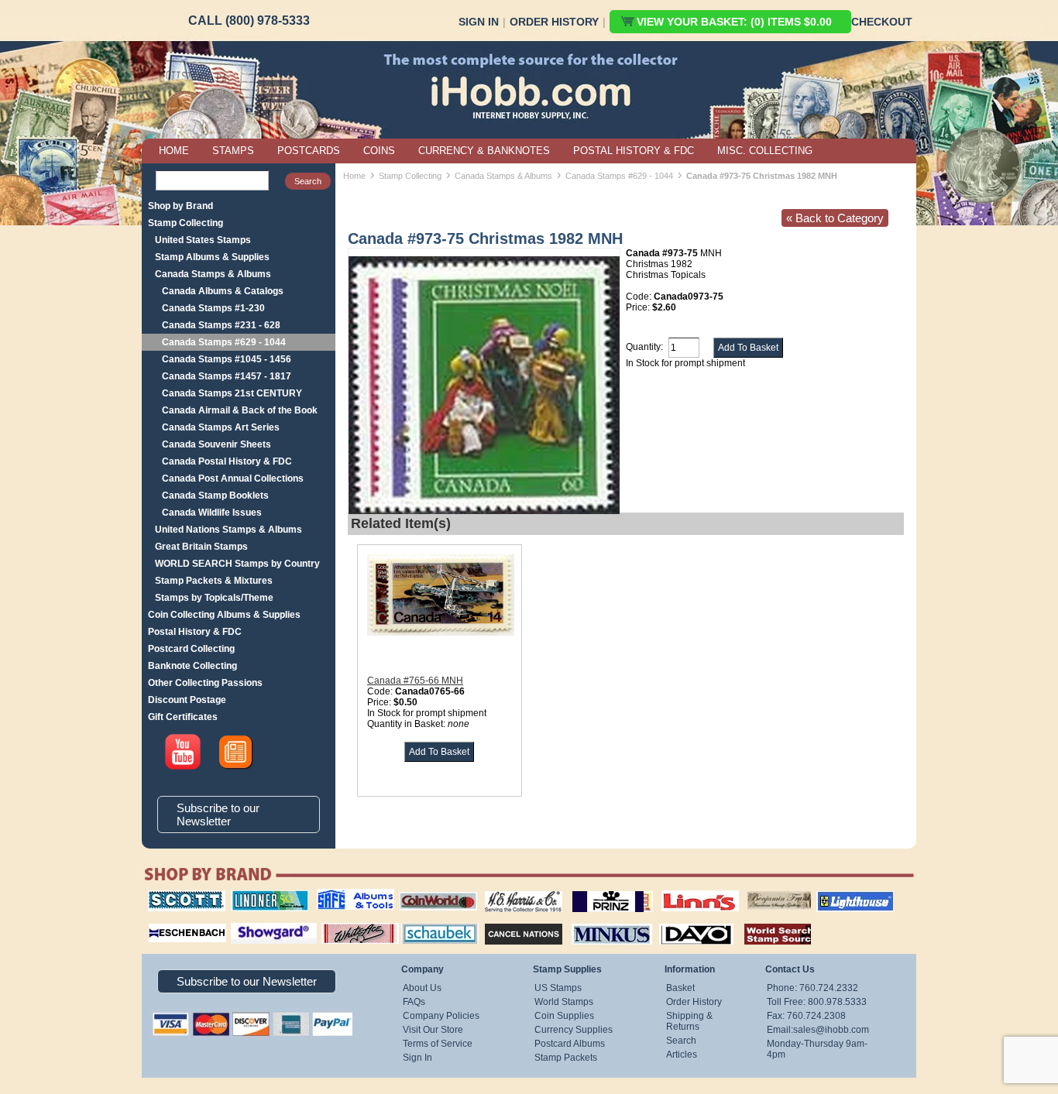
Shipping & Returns (689, 1021)
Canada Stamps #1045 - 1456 (226, 359)
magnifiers (164, 921)
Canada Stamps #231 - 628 (221, 325)
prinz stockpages (595, 890)
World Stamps (563, 1001)
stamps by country (765, 921)
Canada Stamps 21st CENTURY (232, 393)
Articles (681, 1054)
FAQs (414, 1001)
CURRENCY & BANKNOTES (484, 150)
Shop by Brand (180, 206)
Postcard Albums (569, 1043)
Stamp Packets (565, 1057)
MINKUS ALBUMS (598, 921)
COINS (379, 150)
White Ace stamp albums (344, 927)
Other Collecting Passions (205, 682)
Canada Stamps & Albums (213, 274)
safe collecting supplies (339, 896)
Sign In (479, 21)
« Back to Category (835, 218)
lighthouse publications (836, 896)
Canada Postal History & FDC (227, 461)
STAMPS (233, 150)
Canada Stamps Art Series (221, 427)
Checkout (881, 21)
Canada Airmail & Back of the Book (240, 410)
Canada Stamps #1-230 (213, 308)
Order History (554, 21)
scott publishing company (175, 896)
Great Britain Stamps (201, 546)
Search (681, 1040)
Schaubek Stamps (431, 921)
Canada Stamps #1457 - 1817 (226, 376)
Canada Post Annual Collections (233, 478)
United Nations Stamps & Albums (228, 529)
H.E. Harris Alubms (515, 890)
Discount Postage (187, 699)
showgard (246, 921)
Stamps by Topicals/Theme (214, 597)
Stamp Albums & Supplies (212, 257)
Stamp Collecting (185, 223)
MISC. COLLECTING (764, 150)
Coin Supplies (564, 1015)
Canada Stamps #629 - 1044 (224, 342)
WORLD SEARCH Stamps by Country (237, 563)
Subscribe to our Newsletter (218, 814)
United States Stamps (203, 240)
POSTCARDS (308, 150)
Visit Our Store (433, 1029)
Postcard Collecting (191, 648)
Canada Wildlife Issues (212, 512)
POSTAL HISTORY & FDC (633, 150)
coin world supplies (433, 890)
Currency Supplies (573, 1029)
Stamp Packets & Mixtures (214, 580)
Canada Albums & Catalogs (222, 291)
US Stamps (558, 988)
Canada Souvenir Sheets (216, 444)
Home (354, 175)
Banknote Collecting (192, 665)
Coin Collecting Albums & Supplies (224, 614)
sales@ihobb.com (831, 1029)
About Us (422, 988)
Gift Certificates (183, 717)
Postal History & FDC (195, 631)
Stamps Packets (510, 921)
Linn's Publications (683, 890)
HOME (174, 150)
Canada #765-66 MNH (415, 680)
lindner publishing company (263, 896)
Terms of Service (437, 1043)
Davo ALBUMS (675, 921)
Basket (680, 988)
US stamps (750, 890)
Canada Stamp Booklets (215, 495)
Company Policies (441, 1015)
